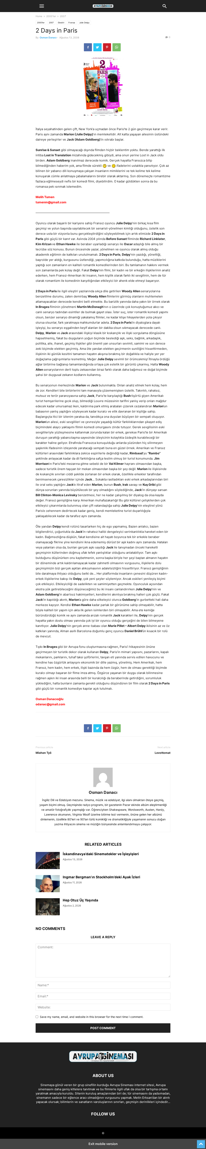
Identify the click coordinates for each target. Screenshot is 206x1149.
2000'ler (51, 16)
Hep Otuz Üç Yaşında (80, 900)
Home (39, 16)
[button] (42, 6)
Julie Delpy (84, 22)
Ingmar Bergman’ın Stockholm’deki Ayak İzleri (101, 877)
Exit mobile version (103, 1144)
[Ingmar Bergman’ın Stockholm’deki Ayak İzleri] (48, 884)
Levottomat (162, 752)
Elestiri (61, 22)
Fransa (71, 22)
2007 (63, 16)
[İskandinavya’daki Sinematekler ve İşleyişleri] (48, 861)
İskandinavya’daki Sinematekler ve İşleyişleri (101, 854)
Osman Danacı (48, 37)
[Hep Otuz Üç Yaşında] (48, 907)
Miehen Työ (44, 752)
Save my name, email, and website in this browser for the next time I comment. (91, 1016)
